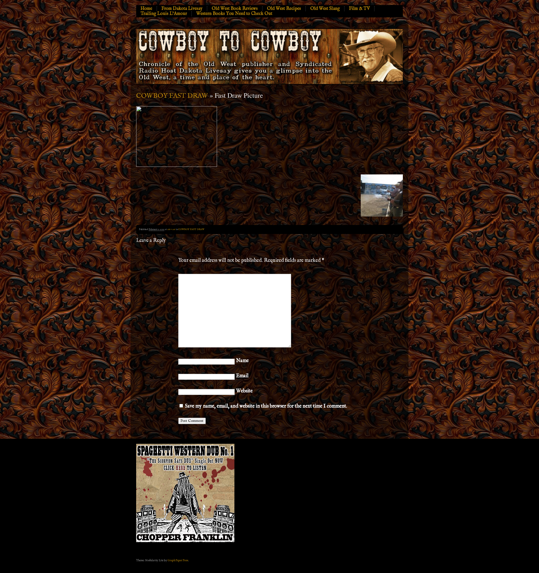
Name (242, 361)
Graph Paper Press (178, 560)
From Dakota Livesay (181, 8)
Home (146, 8)
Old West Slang (325, 8)
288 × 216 (171, 229)
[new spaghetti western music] (185, 541)
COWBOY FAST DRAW (172, 96)
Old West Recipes (284, 8)
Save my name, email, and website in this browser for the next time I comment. (266, 406)
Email (242, 376)
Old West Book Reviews (235, 8)
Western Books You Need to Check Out (234, 13)
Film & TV (359, 8)
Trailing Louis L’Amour (164, 13)
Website (244, 391)
